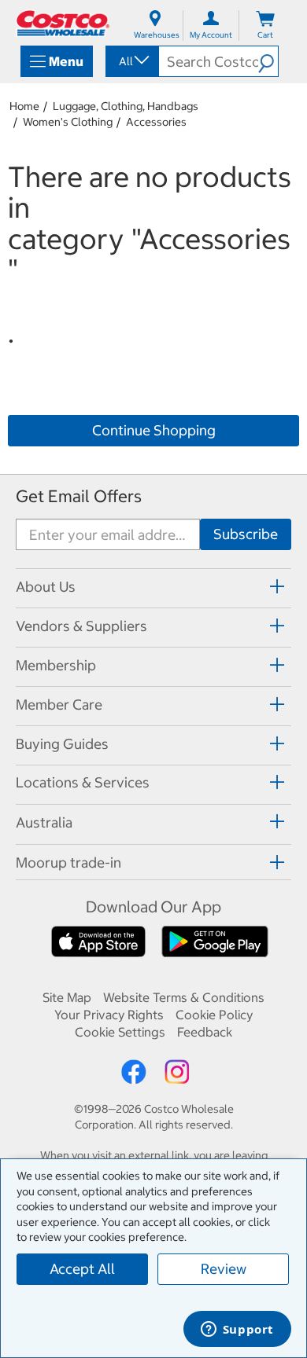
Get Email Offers (79, 496)
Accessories (156, 122)
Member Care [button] (59, 705)
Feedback (204, 1032)
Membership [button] (56, 665)
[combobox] (131, 61)
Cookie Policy (214, 1014)
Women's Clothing (68, 122)
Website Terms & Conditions (183, 997)
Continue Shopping (154, 430)
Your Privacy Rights (109, 1014)
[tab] (153, 586)
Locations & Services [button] (83, 782)
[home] (63, 23)
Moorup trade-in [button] (68, 862)
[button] (268, 61)
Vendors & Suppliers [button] (81, 626)
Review (223, 1269)
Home (24, 106)
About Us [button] (46, 587)
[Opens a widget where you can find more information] (237, 1330)
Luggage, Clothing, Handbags (125, 106)
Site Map (67, 997)
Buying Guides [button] (62, 744)
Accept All (82, 1269)
